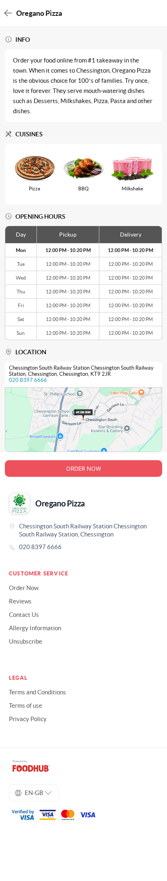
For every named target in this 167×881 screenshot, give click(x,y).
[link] (83, 547)
